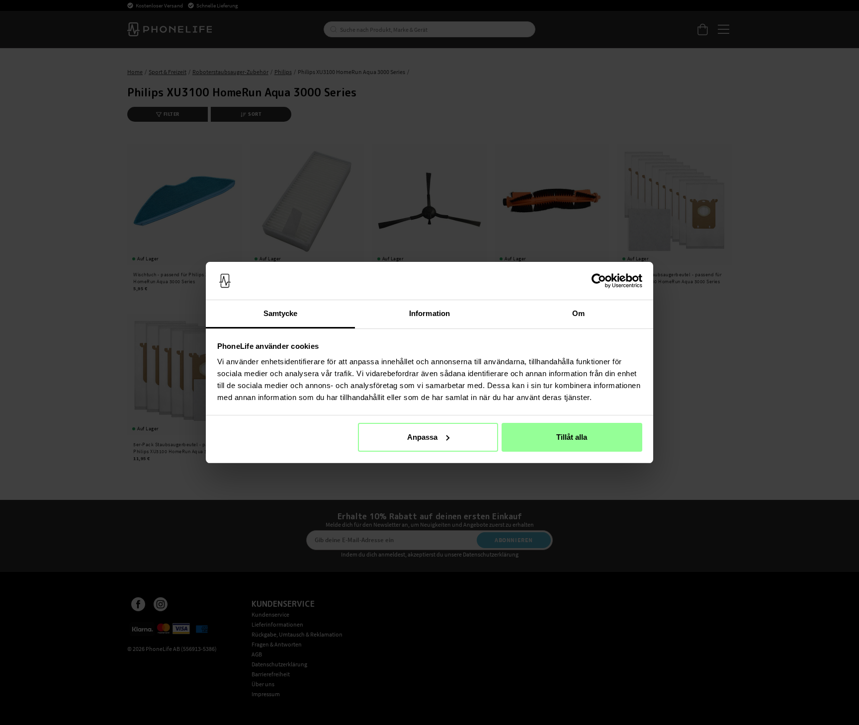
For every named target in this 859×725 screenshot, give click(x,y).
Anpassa (422, 437)
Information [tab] (429, 313)
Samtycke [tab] (280, 313)
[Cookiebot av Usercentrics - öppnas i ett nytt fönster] (598, 280)
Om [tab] (578, 313)
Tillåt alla (571, 437)
